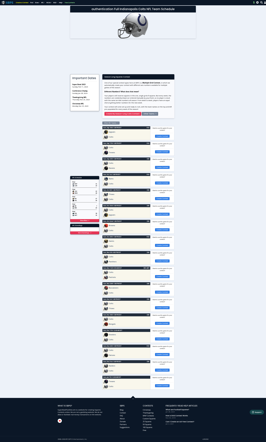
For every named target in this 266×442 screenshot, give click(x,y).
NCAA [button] (48, 3)
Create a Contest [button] (22, 3)
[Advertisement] (133, 57)
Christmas (147, 410)
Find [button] (31, 3)
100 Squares (147, 427)
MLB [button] (54, 3)
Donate (123, 421)
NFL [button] (42, 3)
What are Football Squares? (177, 409)
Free (144, 430)
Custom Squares (149, 418)
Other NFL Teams (110, 123)
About (122, 418)
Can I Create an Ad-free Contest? (180, 421)
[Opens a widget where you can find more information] (257, 412)
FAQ (121, 416)
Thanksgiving (148, 413)
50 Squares (147, 424)
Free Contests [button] (70, 3)
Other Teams (149, 114)
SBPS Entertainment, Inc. (77, 439)
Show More (83, 220)
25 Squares (147, 421)
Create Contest (162, 136)
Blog (121, 410)
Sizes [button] (37, 3)
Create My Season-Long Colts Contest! (123, 114)
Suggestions (125, 427)
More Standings (83, 233)
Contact (123, 413)
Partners (123, 424)
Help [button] (60, 3)
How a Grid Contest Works (177, 415)
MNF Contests (148, 416)
